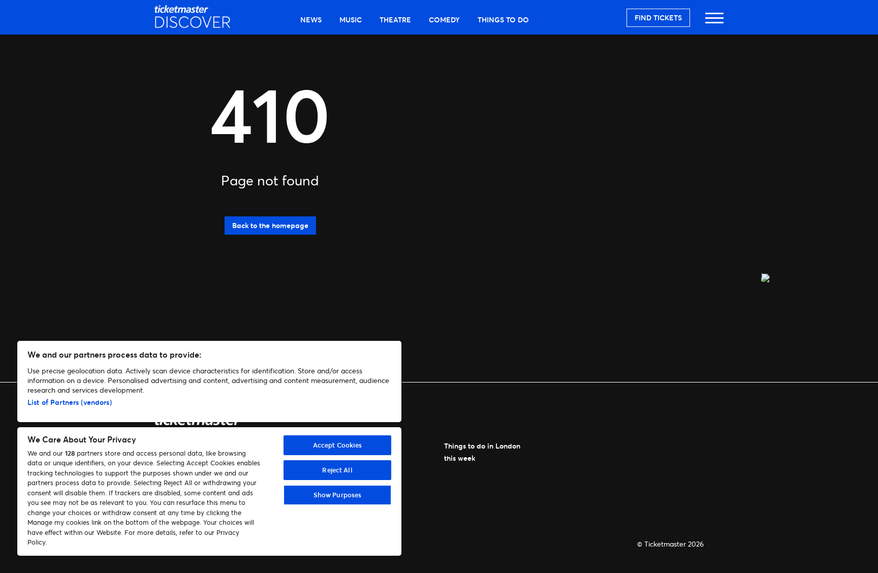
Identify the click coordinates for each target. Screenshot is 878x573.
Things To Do (503, 19)
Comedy (444, 19)
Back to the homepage (270, 225)
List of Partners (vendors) (69, 402)
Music (350, 19)
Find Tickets (658, 17)
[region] (209, 448)
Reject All (337, 469)
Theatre (395, 19)
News (311, 19)
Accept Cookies (337, 445)
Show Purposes (337, 494)
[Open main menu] (714, 22)
